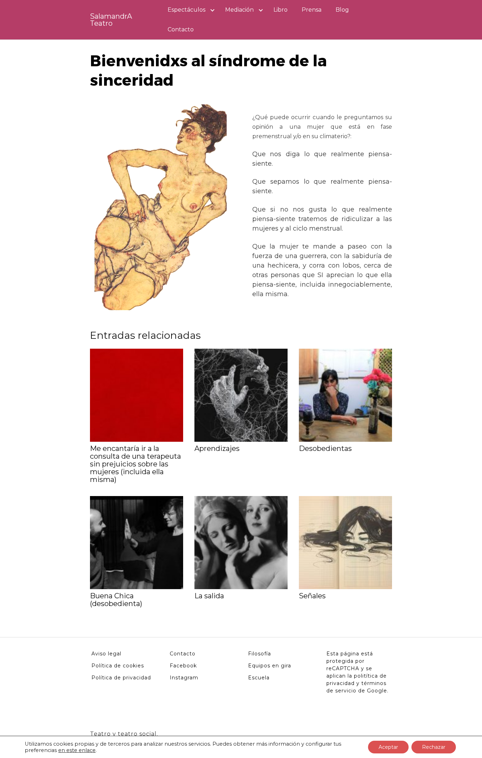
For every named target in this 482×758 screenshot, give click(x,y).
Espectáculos (186, 9)
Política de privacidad (121, 677)
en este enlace (77, 750)
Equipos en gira (269, 665)
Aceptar (388, 747)
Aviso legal (106, 653)
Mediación (239, 9)
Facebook (183, 665)
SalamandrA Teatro (111, 20)
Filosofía (259, 653)
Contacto (181, 29)
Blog (342, 9)
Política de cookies (117, 665)
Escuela (259, 677)
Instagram (184, 677)
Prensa (311, 9)
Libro (280, 9)
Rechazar (433, 747)
